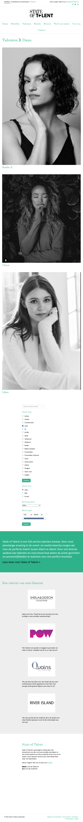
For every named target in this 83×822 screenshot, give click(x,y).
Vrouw (27, 496)
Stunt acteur (29, 462)
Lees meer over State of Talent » (21, 562)
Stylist (27, 465)
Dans (26, 426)
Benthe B (7, 167)
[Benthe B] (41, 106)
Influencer (28, 439)
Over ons (76, 24)
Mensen (47, 24)
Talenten (26, 24)
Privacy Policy (67, 817)
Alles (26, 490)
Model (27, 445)
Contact (41, 30)
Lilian (5, 392)
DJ (25, 429)
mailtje (50, 763)
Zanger (27, 475)
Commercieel (29, 423)
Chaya (6, 265)
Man (26, 493)
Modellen (15, 24)
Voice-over (28, 472)
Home (5, 24)
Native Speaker (30, 449)
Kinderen (28, 442)
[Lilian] (41, 331)
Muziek (37, 24)
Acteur (27, 416)
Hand (26, 436)
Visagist (27, 468)
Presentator (29, 452)
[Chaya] (41, 218)
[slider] (22, 518)
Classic (27, 419)
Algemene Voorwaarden (54, 817)
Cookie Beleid (69, 819)
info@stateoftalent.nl (72, 2)
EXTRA (27, 432)
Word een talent (61, 24)
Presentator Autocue (32, 455)
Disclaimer (75, 817)
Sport (26, 459)
